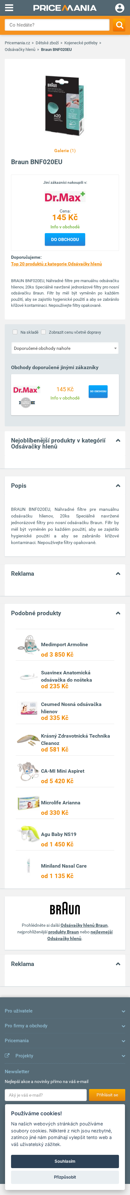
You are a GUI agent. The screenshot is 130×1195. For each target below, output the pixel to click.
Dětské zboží (47, 42)
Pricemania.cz (17, 42)
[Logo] (65, 196)
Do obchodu (65, 239)
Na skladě (29, 332)
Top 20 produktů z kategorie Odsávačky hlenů (56, 263)
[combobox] (65, 348)
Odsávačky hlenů (20, 49)
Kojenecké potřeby (81, 42)
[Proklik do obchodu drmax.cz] (26, 389)
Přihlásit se (107, 1094)
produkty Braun (63, 931)
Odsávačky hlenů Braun (84, 925)
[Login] (119, 9)
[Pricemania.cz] (65, 8)
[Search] (119, 25)
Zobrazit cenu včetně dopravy (75, 332)
